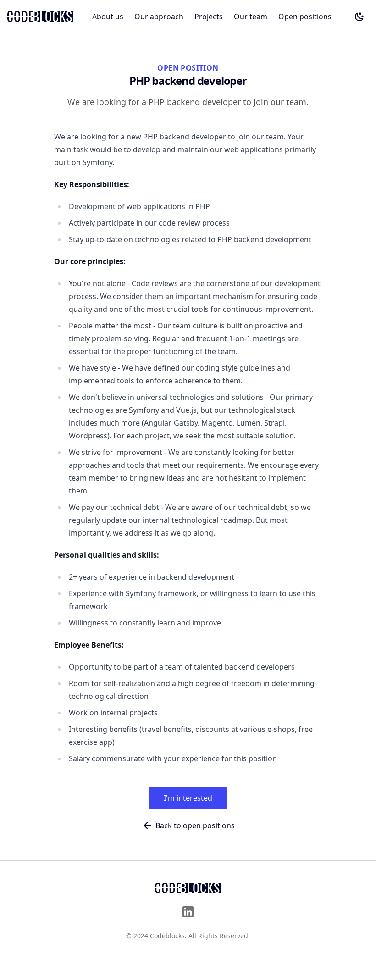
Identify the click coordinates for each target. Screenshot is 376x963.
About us (107, 16)
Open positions (305, 16)
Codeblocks (167, 935)
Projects (208, 16)
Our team (250, 16)
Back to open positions (195, 825)
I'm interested (188, 798)
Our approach (158, 16)
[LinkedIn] (188, 911)
